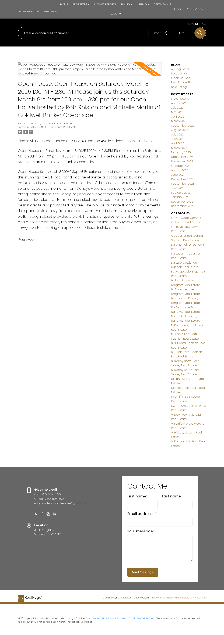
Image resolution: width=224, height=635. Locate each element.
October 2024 (180, 166)
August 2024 (179, 170)
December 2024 (182, 157)
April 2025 (177, 143)
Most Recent (180, 99)
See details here (138, 140)
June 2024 (178, 175)
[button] (36, 514)
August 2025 (179, 130)
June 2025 (178, 139)
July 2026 (177, 108)
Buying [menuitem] (125, 4)
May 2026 (177, 112)
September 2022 (182, 206)
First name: (137, 496)
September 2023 (182, 184)
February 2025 (181, 152)
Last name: (171, 496)
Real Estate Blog (182, 82)
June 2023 (178, 188)
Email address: (140, 513)
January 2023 (180, 197)
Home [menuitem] (64, 4)
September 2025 (182, 126)
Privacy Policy (158, 597)
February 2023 (181, 193)
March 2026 (179, 121)
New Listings (179, 73)
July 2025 (177, 134)
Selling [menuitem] (142, 4)
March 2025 (179, 148)
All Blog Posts (180, 69)
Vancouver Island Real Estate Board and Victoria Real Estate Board (120, 618)
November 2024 (182, 161)
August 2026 (179, 103)
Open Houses (180, 78)
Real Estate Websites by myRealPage (186, 597)
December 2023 (182, 179)
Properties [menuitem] (79, 4)
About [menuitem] (114, 14)
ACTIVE (191, 24)
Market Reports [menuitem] (105, 4)
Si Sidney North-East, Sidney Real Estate (53, 127)
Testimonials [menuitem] (162, 4)
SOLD (204, 24)
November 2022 (182, 202)
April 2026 (177, 117)
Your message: (140, 531)
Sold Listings (179, 87)
